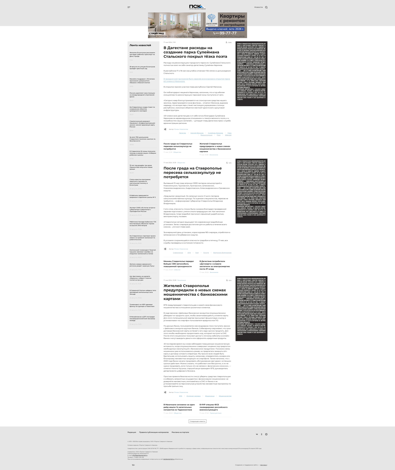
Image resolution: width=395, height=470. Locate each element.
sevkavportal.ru (168, 459)
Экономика (213, 155)
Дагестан (182, 133)
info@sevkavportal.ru (139, 455)
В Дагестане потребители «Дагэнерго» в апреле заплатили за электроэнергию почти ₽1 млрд (215, 265)
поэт (219, 135)
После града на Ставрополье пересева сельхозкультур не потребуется (178, 146)
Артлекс (263, 465)
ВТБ (180, 396)
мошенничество (225, 396)
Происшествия (215, 413)
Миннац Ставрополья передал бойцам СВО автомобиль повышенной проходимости (179, 264)
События (177, 269)
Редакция (132, 432)
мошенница (209, 396)
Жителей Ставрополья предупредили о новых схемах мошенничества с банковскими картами (215, 148)
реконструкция (206, 135)
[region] (143, 188)
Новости (258, 7)
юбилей (228, 135)
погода (206, 253)
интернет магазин (194, 396)
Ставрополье (178, 253)
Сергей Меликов (197, 133)
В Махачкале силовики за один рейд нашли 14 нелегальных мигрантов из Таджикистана (179, 407)
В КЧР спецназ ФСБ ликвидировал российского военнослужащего (214, 407)
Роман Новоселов (181, 129)
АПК (189, 253)
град (197, 253)
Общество (177, 152)
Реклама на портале (180, 432)
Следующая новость (197, 421)
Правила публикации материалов (154, 432)
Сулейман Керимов (215, 133)
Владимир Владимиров (222, 253)
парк (229, 133)
